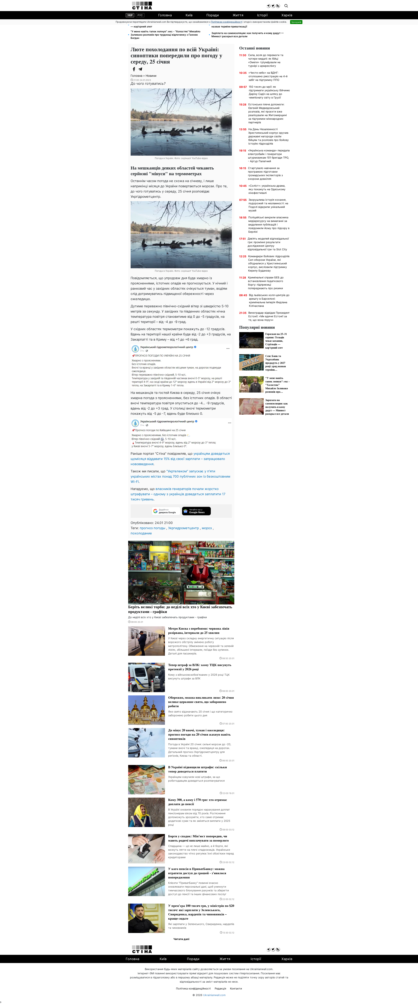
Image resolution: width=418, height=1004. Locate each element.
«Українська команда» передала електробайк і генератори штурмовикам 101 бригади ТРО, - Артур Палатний (269, 156)
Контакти (236, 988)
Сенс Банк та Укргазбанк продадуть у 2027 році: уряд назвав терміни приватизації (245, 25)
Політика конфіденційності (193, 988)
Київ (189, 15)
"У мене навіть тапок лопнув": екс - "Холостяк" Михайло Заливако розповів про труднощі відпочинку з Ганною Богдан (165, 35)
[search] (286, 6)
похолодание (141, 533)
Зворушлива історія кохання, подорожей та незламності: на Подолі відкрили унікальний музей (268, 205)
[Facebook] (134, 69)
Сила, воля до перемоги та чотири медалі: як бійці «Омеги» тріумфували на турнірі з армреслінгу (265, 60)
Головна (165, 15)
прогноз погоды (152, 528)
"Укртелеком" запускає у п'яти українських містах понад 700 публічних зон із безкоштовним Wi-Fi (180, 476)
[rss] (278, 6)
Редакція (220, 988)
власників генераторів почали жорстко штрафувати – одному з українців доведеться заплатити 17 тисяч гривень (178, 494)
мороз (207, 528)
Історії (262, 15)
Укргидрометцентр (183, 528)
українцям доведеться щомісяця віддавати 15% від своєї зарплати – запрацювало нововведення (180, 459)
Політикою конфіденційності (226, 21)
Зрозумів (296, 22)
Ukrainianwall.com (214, 995)
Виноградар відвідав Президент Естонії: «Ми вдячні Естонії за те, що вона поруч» (269, 316)
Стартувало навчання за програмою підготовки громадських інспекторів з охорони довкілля (265, 173)
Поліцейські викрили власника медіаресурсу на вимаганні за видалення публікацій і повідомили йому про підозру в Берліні (268, 224)
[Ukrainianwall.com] (142, 5)
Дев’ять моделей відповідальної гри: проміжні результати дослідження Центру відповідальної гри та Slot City (268, 244)
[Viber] (147, 69)
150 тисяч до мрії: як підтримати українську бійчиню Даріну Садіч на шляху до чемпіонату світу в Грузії (269, 92)
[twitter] (273, 6)
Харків (286, 15)
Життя (238, 15)
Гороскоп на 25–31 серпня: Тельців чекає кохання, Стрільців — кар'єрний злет (168, 25)
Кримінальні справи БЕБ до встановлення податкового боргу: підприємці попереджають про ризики (266, 283)
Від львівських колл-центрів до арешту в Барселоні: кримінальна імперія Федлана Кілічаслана (269, 300)
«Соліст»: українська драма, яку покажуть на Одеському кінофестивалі (267, 189)
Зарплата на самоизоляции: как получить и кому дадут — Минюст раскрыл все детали (247, 35)
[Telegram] (140, 69)
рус (140, 15)
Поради (212, 15)
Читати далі (181, 939)
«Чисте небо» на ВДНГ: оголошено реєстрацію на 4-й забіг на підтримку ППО (268, 76)
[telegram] (268, 6)
